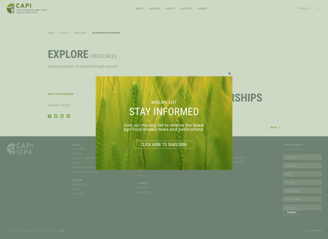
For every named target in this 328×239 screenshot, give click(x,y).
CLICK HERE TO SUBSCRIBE (164, 144)
